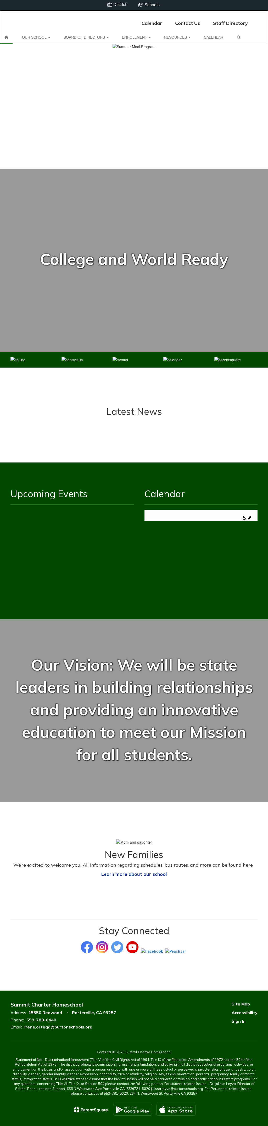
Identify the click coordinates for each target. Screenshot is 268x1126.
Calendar (152, 23)
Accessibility (245, 1012)
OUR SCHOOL (35, 37)
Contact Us (187, 23)
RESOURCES (176, 37)
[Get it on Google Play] (132, 1110)
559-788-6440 (41, 1019)
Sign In (238, 1021)
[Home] (6, 37)
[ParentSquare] (91, 1110)
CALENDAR (213, 37)
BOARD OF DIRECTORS (85, 37)
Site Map (241, 1004)
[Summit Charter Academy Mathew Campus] (134, 14)
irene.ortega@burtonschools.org (58, 1027)
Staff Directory (230, 23)
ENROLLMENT (135, 37)
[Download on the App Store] (176, 1110)
